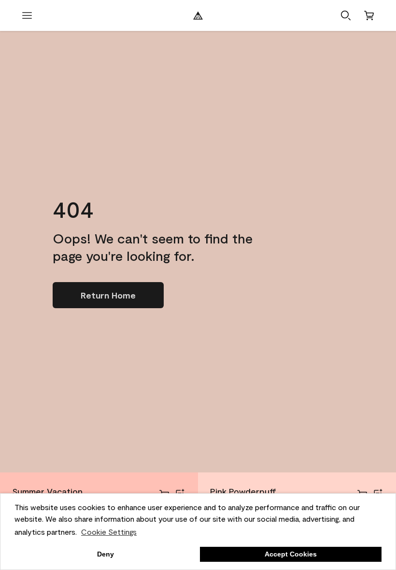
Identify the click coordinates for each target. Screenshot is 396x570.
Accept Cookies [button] (291, 554)
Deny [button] (105, 554)
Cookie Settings (109, 531)
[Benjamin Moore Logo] (198, 15)
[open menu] (27, 15)
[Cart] (369, 15)
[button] (345, 15)
